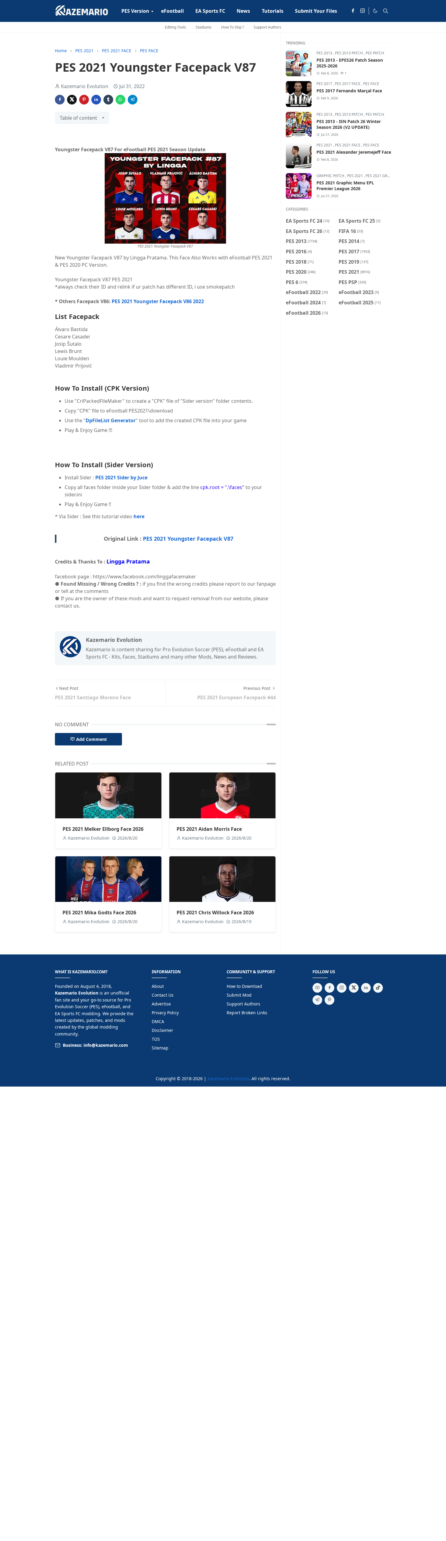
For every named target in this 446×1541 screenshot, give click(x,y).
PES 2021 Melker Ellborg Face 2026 (103, 829)
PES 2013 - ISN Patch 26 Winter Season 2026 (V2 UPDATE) (348, 124)
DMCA (158, 1021)
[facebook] (353, 11)
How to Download (244, 986)
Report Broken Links (247, 1012)
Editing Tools (175, 27)
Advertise (161, 1004)
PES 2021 (324, 145)
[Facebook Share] (60, 99)
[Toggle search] (385, 10)
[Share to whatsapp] (120, 99)
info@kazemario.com (105, 1045)
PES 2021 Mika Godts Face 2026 (99, 912)
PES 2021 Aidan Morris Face (209, 829)
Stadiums (203, 27)
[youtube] (317, 988)
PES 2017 (324, 83)
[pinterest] (329, 1000)
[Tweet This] (72, 99)
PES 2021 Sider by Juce (121, 477)
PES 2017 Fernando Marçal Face (349, 91)
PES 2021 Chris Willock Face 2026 (215, 912)
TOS (156, 1039)
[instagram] (362, 11)
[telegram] (317, 1000)
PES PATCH (375, 53)
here (138, 516)
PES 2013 (324, 53)
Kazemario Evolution (228, 1078)
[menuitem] (135, 11)
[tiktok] (378, 988)
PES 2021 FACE (348, 145)
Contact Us (163, 995)
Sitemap (160, 1048)
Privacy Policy (165, 1012)
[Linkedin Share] (96, 99)
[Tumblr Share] (108, 99)
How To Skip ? (232, 27)
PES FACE (371, 83)
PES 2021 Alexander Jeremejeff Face (353, 152)
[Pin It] (84, 99)
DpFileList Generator (111, 420)
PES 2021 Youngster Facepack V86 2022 (158, 301)
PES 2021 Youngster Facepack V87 (188, 538)
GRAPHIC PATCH (330, 175)
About (158, 986)
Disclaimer (162, 1030)
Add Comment (91, 739)
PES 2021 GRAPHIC (382, 175)
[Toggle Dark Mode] (375, 11)
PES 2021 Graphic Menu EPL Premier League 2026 (345, 185)
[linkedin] (366, 988)
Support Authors (267, 27)
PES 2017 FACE (348, 83)
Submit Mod (239, 995)
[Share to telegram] (132, 99)
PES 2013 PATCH (349, 53)
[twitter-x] (354, 988)
